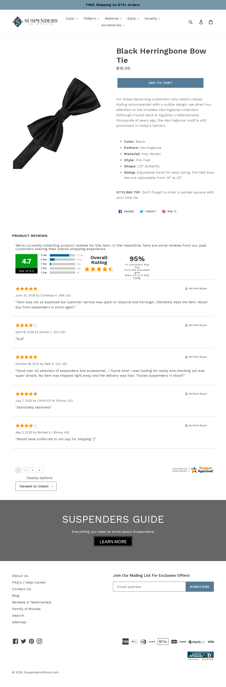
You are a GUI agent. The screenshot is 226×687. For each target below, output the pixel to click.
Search (18, 615)
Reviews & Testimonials (31, 602)
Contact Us (21, 589)
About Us (20, 576)
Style (132, 18)
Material (112, 18)
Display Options (39, 478)
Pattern (90, 18)
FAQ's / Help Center (29, 582)
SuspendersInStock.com (41, 672)
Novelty (151, 18)
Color (71, 18)
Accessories (111, 25)
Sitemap (19, 622)
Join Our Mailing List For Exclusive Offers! (151, 575)
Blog (15, 595)
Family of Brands (26, 609)
